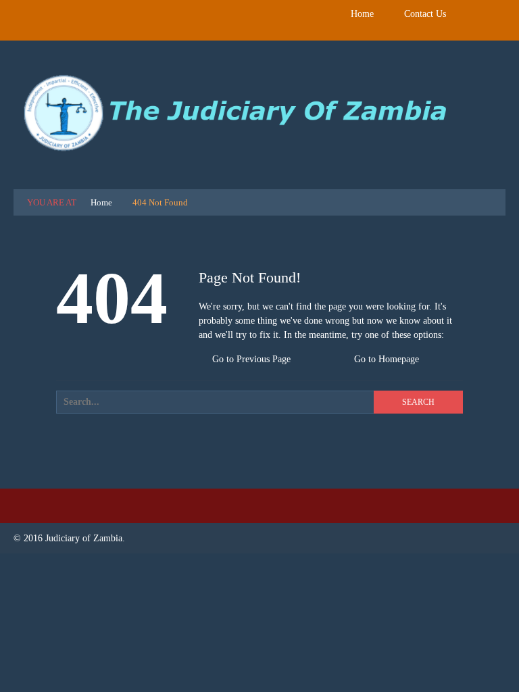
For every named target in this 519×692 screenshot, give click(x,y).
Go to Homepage (385, 359)
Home (362, 14)
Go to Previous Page (250, 359)
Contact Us (425, 14)
